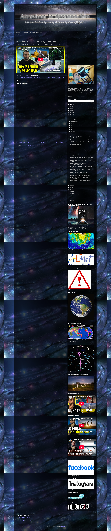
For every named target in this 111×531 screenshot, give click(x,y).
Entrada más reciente (22, 142)
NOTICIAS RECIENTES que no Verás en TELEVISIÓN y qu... (79, 145)
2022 (21, 77)
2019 (71, 189)
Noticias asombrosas (23, 519)
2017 (71, 193)
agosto (72, 123)
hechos (45, 77)
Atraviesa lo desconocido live (28, 77)
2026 (71, 106)
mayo (72, 129)
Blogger (63, 526)
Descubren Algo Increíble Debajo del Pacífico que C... (82, 139)
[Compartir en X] (34, 75)
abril (72, 131)
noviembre (73, 117)
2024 (71, 110)
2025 (71, 108)
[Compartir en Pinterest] (37, 75)
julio (72, 125)
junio (72, 127)
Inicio (42, 142)
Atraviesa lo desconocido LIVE (25, 520)
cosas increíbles (39, 77)
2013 (71, 200)
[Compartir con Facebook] (36, 75)
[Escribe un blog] (33, 75)
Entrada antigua (60, 142)
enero (72, 183)
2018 (71, 191)
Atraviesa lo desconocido (24, 517)
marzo (72, 133)
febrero (72, 135)
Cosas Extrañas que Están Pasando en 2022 (80, 180)
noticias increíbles (60, 77)
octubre (72, 119)
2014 (71, 198)
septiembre (73, 121)
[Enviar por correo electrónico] (32, 75)
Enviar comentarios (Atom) (28, 145)
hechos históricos (51, 77)
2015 (71, 197)
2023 (71, 112)
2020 (71, 187)
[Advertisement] (40, 130)
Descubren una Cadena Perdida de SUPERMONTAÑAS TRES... (78, 164)
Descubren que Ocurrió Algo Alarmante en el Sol (80, 175)
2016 (71, 195)
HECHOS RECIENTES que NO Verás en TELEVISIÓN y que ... (79, 178)
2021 (71, 185)
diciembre (73, 115)
